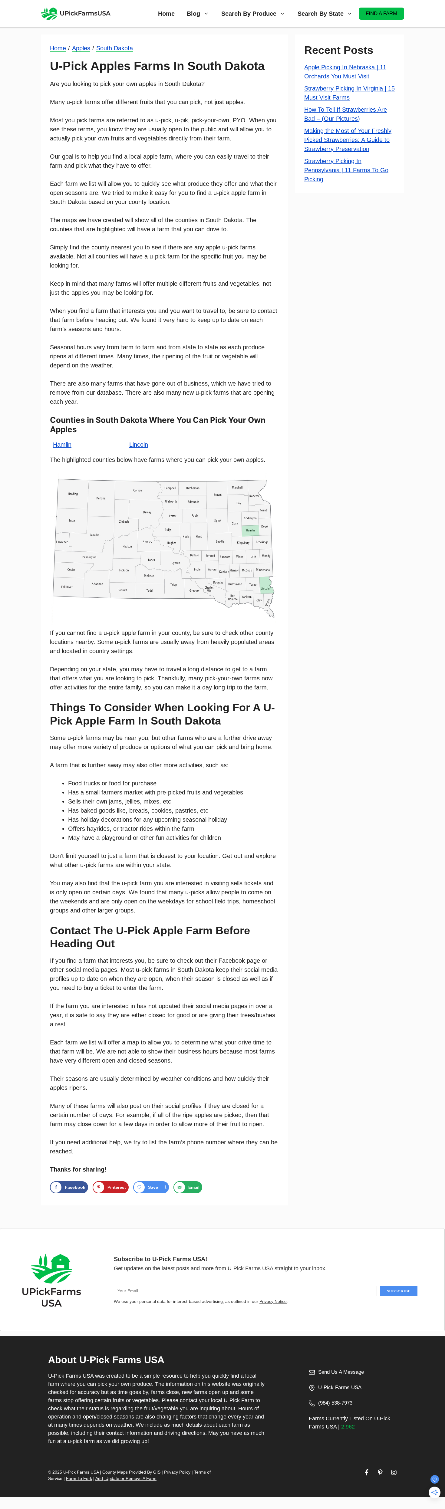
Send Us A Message (341, 1372)
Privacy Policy (177, 1472)
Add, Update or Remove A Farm (126, 1478)
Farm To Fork (79, 1478)
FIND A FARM (381, 13)
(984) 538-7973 (335, 1403)
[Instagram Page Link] (394, 1472)
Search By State (321, 13)
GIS (156, 1472)
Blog (193, 13)
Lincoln (138, 444)
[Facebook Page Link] (367, 1472)
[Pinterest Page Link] (380, 1472)
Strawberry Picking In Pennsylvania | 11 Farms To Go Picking (346, 170)
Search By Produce (248, 13)
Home (166, 13)
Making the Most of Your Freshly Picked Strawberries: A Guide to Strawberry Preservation (347, 139)
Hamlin (62, 444)
